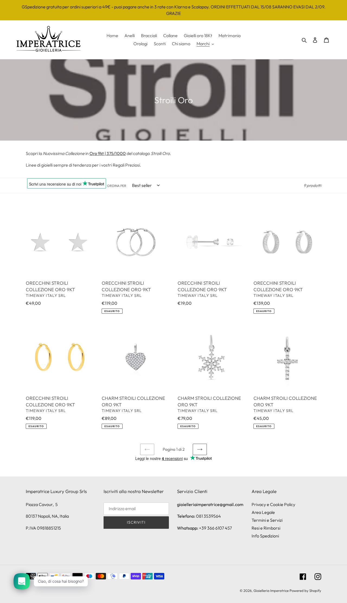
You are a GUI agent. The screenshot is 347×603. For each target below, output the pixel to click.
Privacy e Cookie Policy (273, 504)
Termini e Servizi (267, 520)
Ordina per (116, 186)
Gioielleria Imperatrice (271, 590)
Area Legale (263, 512)
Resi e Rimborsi (266, 528)
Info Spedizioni (265, 536)
